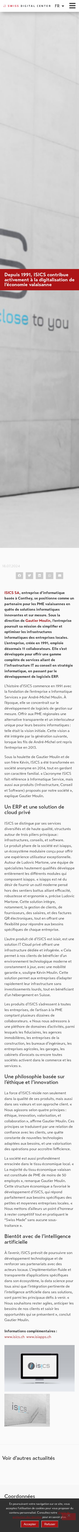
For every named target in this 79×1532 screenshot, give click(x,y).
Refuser (49, 1524)
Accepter (30, 1524)
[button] (19, 575)
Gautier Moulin (37, 620)
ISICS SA (12, 592)
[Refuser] (69, 1516)
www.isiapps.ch (38, 1337)
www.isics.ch (14, 1337)
